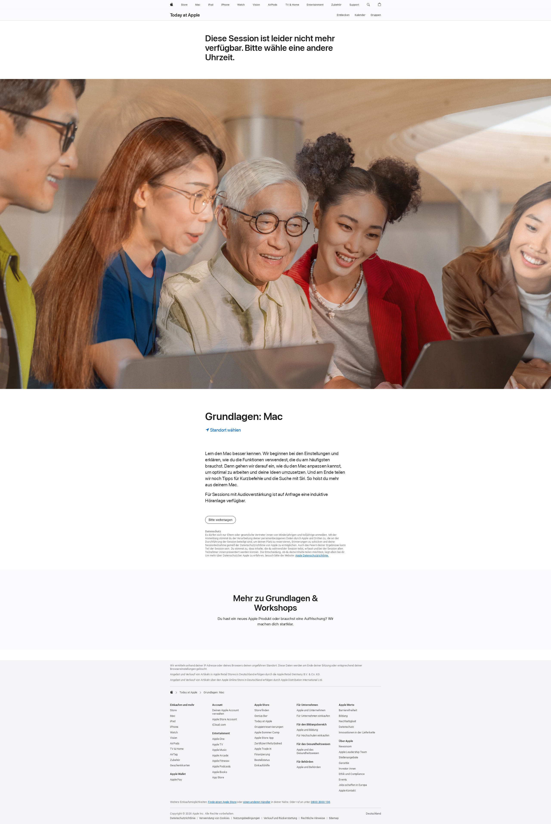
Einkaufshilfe (261, 765)
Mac (172, 715)
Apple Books (219, 772)
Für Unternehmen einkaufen (313, 715)
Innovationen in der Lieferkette (357, 732)
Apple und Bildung (307, 729)
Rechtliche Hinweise (313, 818)
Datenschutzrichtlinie (182, 818)
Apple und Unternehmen (311, 710)
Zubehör (175, 760)
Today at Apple (185, 15)
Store (173, 710)
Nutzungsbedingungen (246, 818)
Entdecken (343, 15)
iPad (172, 721)
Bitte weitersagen (220, 520)
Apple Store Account (224, 719)
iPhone (174, 726)
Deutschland (373, 813)
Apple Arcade (220, 755)
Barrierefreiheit (348, 710)
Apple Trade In (262, 748)
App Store (218, 777)
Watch (174, 732)
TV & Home (177, 748)
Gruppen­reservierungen (268, 726)
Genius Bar (261, 715)
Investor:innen (347, 768)
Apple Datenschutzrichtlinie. (312, 555)
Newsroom (345, 746)
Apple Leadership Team (353, 752)
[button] (368, 4)
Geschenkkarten (180, 765)
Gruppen (376, 15)
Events (343, 779)
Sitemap (334, 818)
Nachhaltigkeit (347, 721)
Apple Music (219, 749)
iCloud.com (219, 724)
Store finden (261, 710)
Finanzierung (262, 754)
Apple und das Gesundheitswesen (308, 751)
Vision (173, 737)
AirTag (174, 754)
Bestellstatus (261, 760)
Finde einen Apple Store (222, 802)
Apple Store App (264, 737)
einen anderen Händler (256, 802)
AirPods (174, 743)
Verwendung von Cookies (214, 818)
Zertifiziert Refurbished (268, 743)
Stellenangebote (348, 757)
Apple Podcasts (221, 766)
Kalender (360, 15)
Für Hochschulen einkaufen (313, 735)
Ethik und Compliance (352, 774)
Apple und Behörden (309, 767)
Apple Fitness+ (221, 760)
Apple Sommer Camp (266, 732)
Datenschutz (346, 726)
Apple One (218, 738)
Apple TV (217, 744)
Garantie (344, 763)
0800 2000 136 (320, 802)
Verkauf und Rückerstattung (280, 818)
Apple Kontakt (347, 790)
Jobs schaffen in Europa (353, 785)
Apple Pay (176, 779)
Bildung (343, 715)
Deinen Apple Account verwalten (225, 712)
